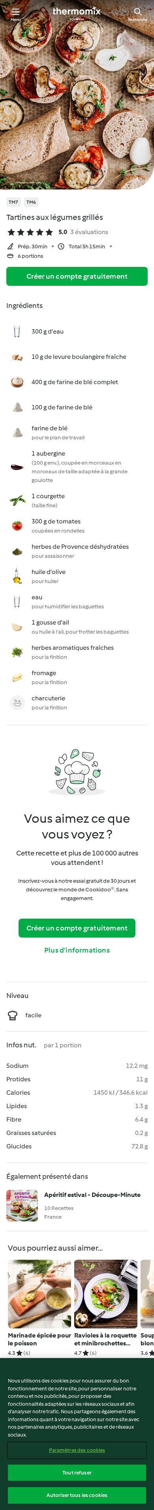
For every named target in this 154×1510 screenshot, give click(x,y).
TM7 (14, 202)
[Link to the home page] (77, 14)
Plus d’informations (77, 950)
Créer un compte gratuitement (77, 276)
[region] (77, 1434)
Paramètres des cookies (77, 1450)
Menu (16, 19)
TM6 (31, 202)
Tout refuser (77, 1473)
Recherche (138, 19)
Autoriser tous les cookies (77, 1495)
